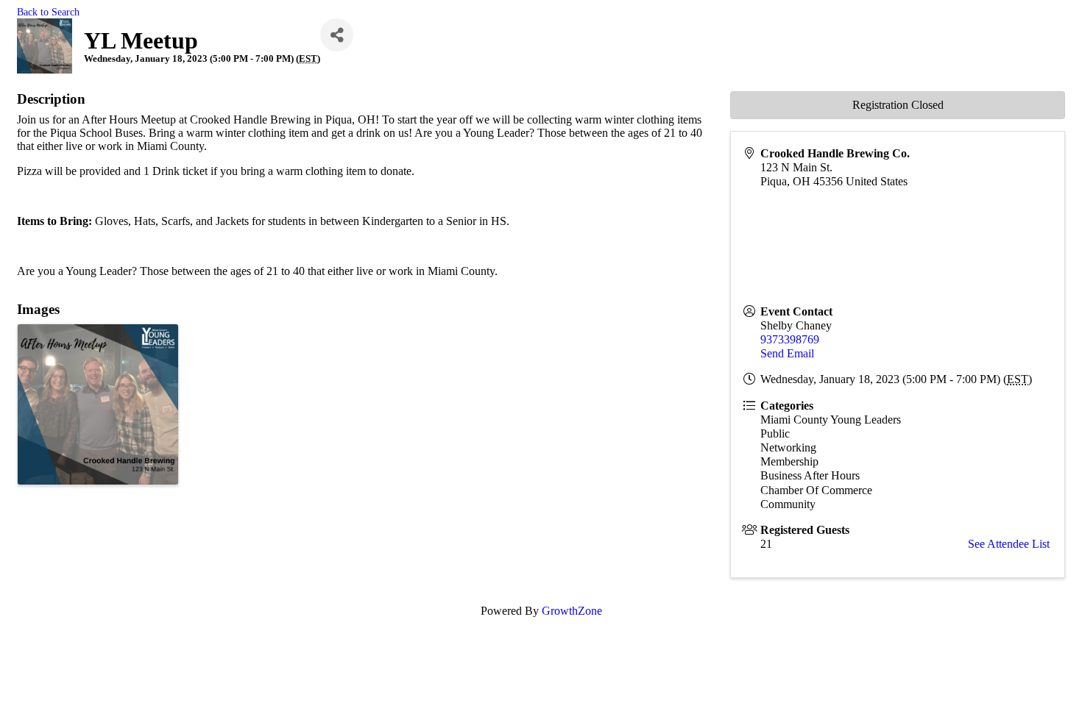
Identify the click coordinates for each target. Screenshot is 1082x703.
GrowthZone (572, 610)
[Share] (336, 34)
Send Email (787, 353)
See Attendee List (1009, 544)
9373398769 (789, 339)
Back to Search (48, 12)
